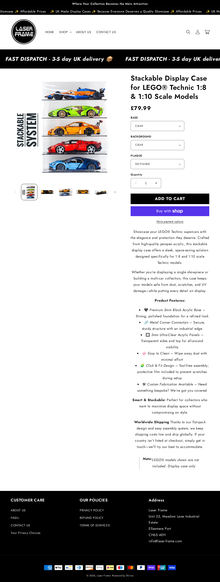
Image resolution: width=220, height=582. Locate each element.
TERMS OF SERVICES (95, 525)
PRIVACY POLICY (92, 510)
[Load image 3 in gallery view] (65, 192)
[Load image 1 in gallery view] (29, 192)
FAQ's (15, 518)
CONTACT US (20, 525)
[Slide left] (15, 192)
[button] (65, 32)
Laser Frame (104, 575)
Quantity (136, 175)
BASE (134, 118)
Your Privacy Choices (26, 533)
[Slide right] (115, 192)
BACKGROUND (141, 136)
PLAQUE (136, 156)
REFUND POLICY (92, 518)
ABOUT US (18, 510)
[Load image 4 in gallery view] (83, 192)
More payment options (170, 221)
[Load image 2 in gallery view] (47, 192)
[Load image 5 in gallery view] (101, 192)
